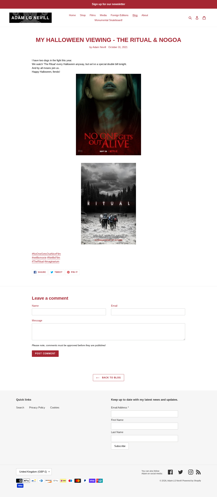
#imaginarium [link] (51, 261)
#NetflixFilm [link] (53, 257)
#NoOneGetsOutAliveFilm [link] (46, 253)
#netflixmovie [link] (39, 257)
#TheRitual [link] (38, 261)
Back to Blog (111, 377)
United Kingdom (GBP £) (33, 471)
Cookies (54, 407)
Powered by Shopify (191, 481)
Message (37, 320)
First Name (117, 419)
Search (20, 407)
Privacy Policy (37, 407)
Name (35, 305)
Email (114, 305)
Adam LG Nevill (174, 481)
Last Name (117, 432)
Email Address (120, 407)
